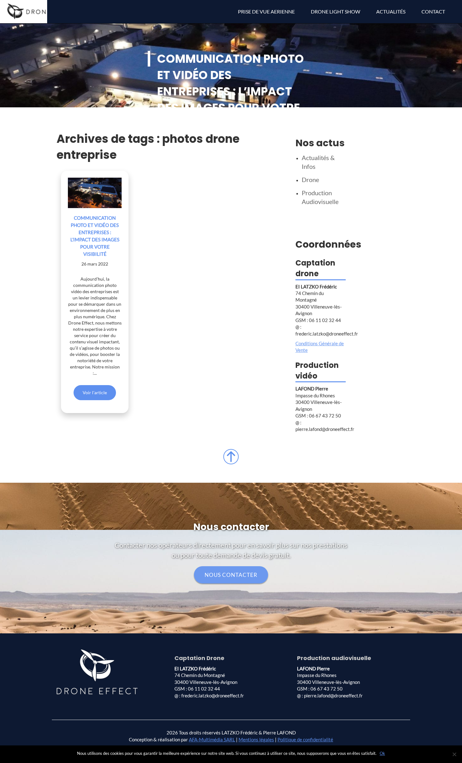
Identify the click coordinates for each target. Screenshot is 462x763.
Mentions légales (256, 739)
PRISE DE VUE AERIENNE (266, 11)
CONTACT (433, 11)
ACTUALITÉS (390, 11)
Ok (382, 753)
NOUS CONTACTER (231, 575)
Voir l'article (95, 392)
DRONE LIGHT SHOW (335, 11)
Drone (310, 179)
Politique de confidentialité (305, 739)
